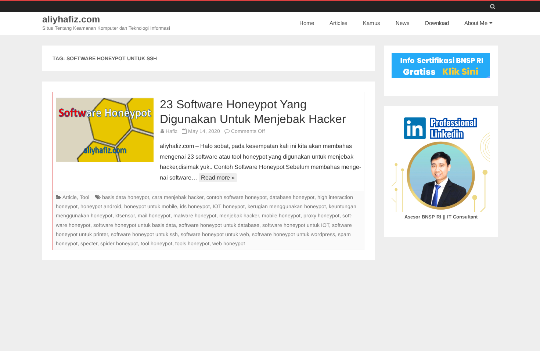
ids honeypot (195, 206)
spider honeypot (119, 243)
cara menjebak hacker (178, 197)
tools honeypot (192, 243)
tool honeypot (156, 243)
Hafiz (171, 131)
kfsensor (125, 215)
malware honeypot (194, 215)
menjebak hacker (239, 215)
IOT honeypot (229, 206)
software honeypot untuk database (219, 225)
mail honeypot (154, 215)
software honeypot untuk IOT (295, 225)
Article (69, 197)
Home (306, 23)
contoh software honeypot (236, 197)
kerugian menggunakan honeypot (287, 206)
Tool (84, 197)
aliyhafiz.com (71, 19)
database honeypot (292, 197)
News (403, 23)
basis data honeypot (125, 197)
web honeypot (228, 243)
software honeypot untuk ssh (144, 234)
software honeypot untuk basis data (134, 225)
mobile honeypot (281, 215)
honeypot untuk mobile (150, 206)
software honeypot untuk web (215, 234)
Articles (339, 23)
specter (88, 243)
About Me (475, 23)
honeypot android (100, 206)
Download (437, 23)
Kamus (371, 23)
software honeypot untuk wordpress (293, 234)
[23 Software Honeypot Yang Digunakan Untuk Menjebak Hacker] (105, 129)
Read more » (218, 177)
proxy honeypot (321, 215)
